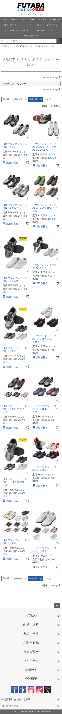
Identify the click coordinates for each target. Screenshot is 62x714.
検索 (59, 41)
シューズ (32, 19)
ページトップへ (57, 605)
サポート (31, 669)
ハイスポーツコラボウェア (47, 30)
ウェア (4, 19)
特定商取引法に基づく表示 (15, 699)
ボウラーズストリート (11, 25)
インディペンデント (33, 25)
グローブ (42, 19)
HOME (4, 46)
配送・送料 (31, 624)
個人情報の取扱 (9, 706)
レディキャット (53, 25)
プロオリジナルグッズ (31, 36)
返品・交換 (31, 633)
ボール (13, 19)
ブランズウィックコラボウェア (16, 30)
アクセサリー (55, 19)
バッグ (22, 19)
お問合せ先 (31, 642)
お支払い (31, 615)
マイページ (31, 660)
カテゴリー (31, 651)
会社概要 (31, 678)
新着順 (47, 99)
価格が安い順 (20, 99)
